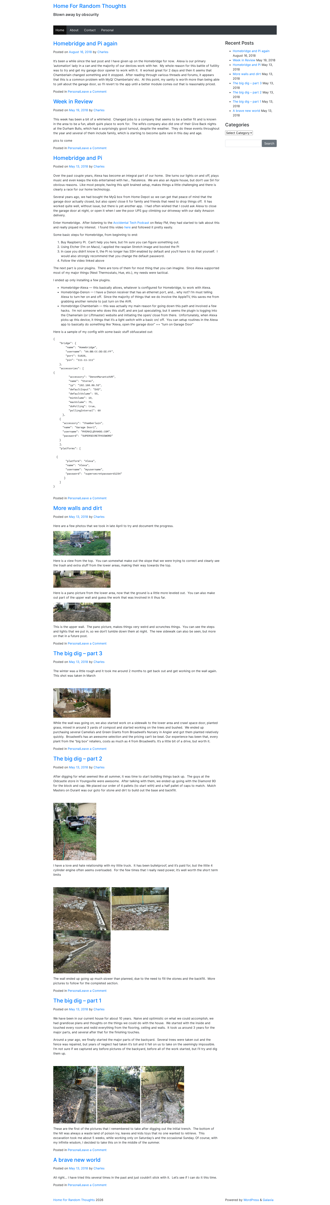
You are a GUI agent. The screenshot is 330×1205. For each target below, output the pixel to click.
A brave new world (77, 1160)
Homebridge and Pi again (85, 43)
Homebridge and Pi (77, 158)
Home (60, 30)
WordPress (251, 1200)
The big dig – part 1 (77, 1000)
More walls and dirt (77, 508)
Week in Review (73, 101)
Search (269, 143)
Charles (102, 52)
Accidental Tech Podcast (131, 223)
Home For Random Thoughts (89, 6)
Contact (90, 30)
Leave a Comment (93, 91)
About (74, 30)
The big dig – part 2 (77, 758)
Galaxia (268, 1200)
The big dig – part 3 (77, 653)
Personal (107, 30)
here (127, 227)
